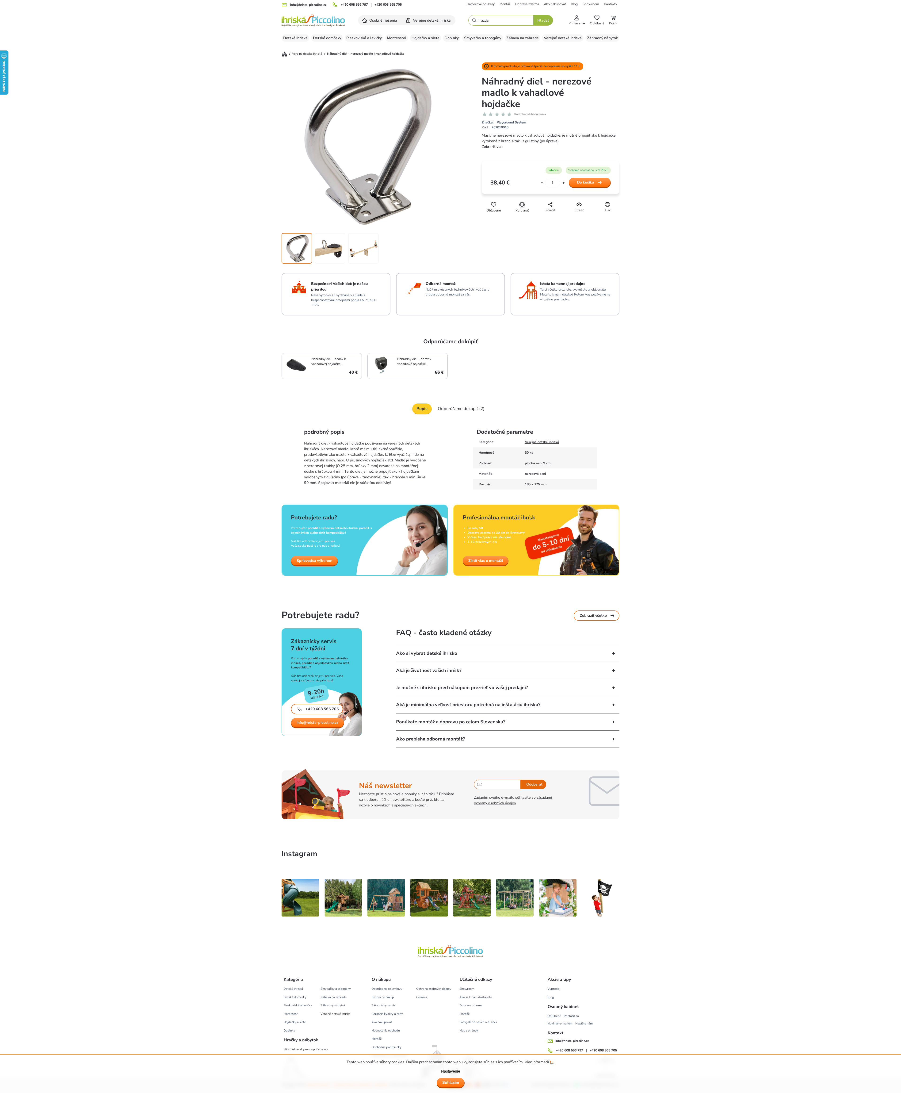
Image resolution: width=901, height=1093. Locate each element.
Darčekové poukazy (481, 4)
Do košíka (585, 182)
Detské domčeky (294, 997)
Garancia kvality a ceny (387, 1014)
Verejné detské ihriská (542, 442)
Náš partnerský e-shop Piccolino (305, 1049)
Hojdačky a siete (294, 1022)
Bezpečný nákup (382, 997)
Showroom (591, 4)
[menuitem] (380, 20)
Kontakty (610, 4)
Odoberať (534, 784)
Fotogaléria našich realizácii (478, 1022)
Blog (574, 4)
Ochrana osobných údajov (433, 989)
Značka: (504, 122)
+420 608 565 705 (388, 4)
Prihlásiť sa (571, 1016)
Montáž (505, 4)
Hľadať (543, 20)
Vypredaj (553, 989)
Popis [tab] (422, 408)
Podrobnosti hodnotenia (530, 114)
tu (552, 1062)
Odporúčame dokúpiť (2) (461, 408)
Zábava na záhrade (334, 997)
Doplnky (289, 1030)
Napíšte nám (584, 1023)
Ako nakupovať (555, 4)
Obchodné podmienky (386, 1047)
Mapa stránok (468, 1030)
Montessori (290, 1014)
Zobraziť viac (492, 146)
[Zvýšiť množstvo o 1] (563, 183)
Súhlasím (450, 1083)
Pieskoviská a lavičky (297, 1005)
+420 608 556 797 (354, 4)
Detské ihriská (293, 989)
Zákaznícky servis (383, 1005)
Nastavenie (450, 1071)
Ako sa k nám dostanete (475, 997)
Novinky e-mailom (560, 1023)
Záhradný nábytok (333, 1005)
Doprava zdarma (527, 4)
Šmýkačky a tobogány (336, 989)
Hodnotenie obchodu (385, 1030)
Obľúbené (554, 1016)
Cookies (421, 997)
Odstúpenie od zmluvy (386, 989)
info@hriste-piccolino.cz (317, 722)
